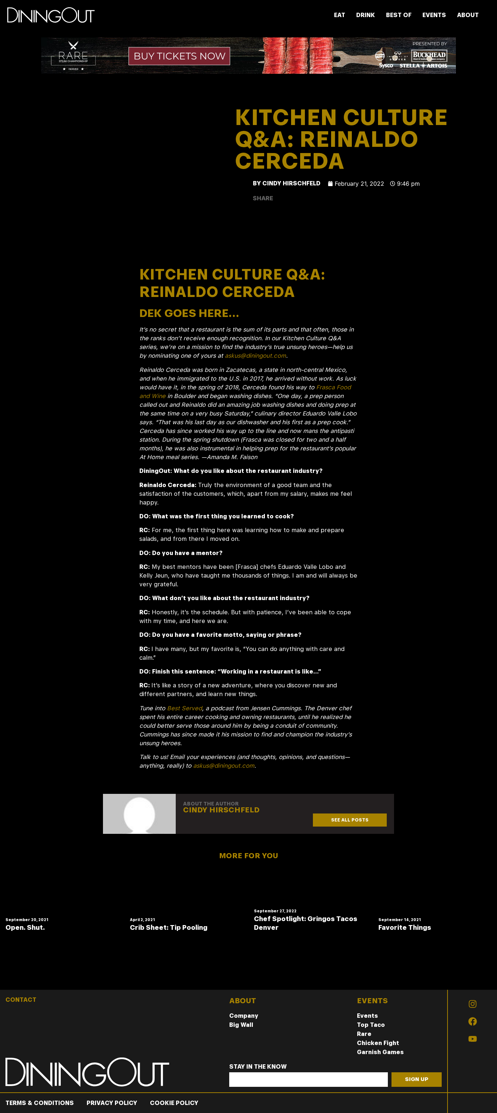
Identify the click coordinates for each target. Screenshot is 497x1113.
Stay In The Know (258, 1067)
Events (367, 1015)
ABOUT (468, 15)
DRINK (365, 15)
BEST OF (398, 15)
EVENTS (434, 15)
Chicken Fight (378, 1043)
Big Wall (241, 1024)
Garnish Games (380, 1052)
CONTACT (20, 999)
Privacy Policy (112, 1103)
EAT (339, 15)
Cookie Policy (174, 1103)
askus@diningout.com (255, 355)
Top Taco (371, 1024)
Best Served (184, 708)
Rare (364, 1033)
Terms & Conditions (39, 1103)
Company (243, 1015)
